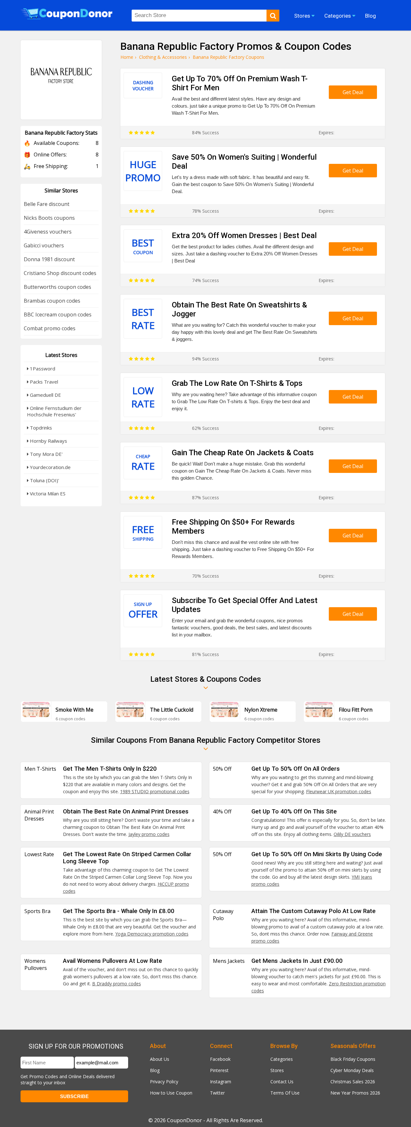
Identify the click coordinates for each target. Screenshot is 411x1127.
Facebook (220, 1059)
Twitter (217, 1093)
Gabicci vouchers (44, 245)
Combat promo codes (49, 328)
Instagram (220, 1081)
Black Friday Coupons (352, 1059)
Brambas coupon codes (52, 300)
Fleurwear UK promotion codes (338, 791)
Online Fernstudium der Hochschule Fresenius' (54, 411)
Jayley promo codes (149, 834)
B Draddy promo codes (116, 984)
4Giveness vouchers (48, 231)
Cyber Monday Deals (352, 1070)
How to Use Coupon (171, 1093)
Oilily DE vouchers (352, 834)
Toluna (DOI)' (44, 480)
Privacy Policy (164, 1081)
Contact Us (281, 1081)
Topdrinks (40, 427)
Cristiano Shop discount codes (60, 273)
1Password (42, 368)
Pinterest (219, 1070)
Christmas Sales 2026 (352, 1081)
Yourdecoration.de (50, 467)
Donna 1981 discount (49, 259)
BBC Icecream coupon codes (58, 314)
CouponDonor (184, 1120)
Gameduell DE (45, 395)
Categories (281, 1059)
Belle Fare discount (46, 204)
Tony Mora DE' (46, 454)
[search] (273, 16)
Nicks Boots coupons (49, 217)
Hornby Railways (48, 441)
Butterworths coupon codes (57, 286)
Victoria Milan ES (47, 493)
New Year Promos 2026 (355, 1093)
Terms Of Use (285, 1093)
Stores (277, 1070)
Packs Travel (43, 381)
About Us (159, 1059)
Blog (155, 1070)
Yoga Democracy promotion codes (151, 934)
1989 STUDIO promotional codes (154, 791)
